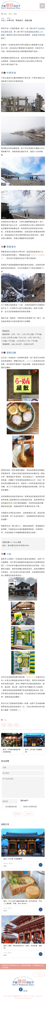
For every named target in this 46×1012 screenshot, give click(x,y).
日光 (4, 725)
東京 (15, 14)
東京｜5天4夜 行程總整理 (13, 859)
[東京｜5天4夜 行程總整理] (23, 843)
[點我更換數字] (23, 801)
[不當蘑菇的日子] (10, 9)
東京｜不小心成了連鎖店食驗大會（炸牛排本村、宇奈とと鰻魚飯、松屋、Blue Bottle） (23, 902)
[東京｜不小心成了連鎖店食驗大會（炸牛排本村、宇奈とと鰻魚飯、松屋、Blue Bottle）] (23, 885)
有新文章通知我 (30, 807)
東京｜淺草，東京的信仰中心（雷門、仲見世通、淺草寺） (23, 947)
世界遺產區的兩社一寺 (34, 32)
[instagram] (24, 991)
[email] (26, 991)
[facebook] (21, 991)
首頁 (5, 14)
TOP (40, 974)
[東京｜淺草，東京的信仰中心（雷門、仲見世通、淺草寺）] (23, 929)
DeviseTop (28, 998)
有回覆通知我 (11, 807)
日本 (10, 14)
